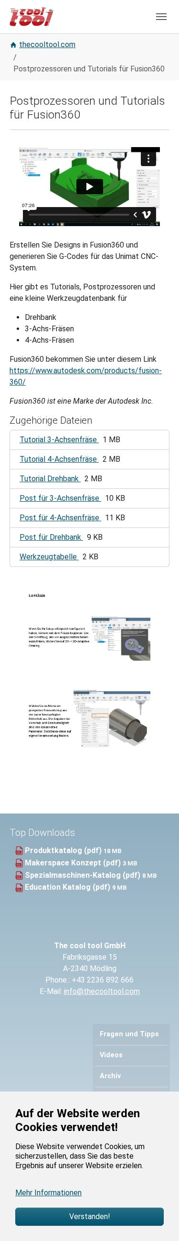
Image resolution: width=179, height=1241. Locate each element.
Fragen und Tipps (129, 1034)
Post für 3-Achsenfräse (60, 498)
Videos (111, 1055)
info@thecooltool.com (102, 991)
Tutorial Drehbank (50, 478)
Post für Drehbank (51, 537)
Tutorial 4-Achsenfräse (59, 459)
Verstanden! (89, 1216)
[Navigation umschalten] (161, 17)
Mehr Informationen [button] (48, 1192)
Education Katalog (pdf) (68, 887)
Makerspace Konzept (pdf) (74, 862)
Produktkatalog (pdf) (64, 850)
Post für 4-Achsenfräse (60, 517)
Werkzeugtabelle (49, 556)
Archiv (110, 1076)
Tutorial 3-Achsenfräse (59, 439)
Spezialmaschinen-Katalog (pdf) (83, 875)
